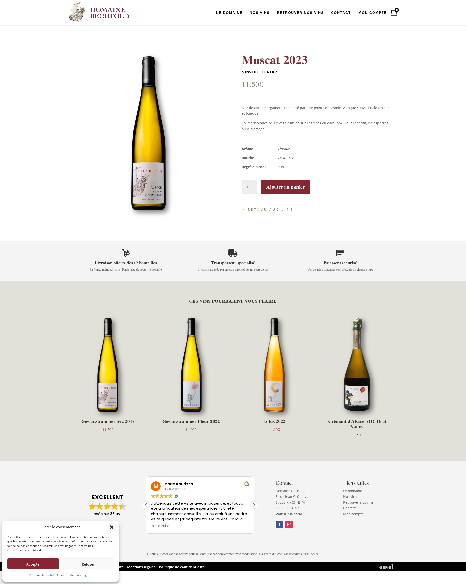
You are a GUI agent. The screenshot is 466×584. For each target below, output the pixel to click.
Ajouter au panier (285, 186)
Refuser (88, 564)
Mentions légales (80, 575)
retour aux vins (270, 209)
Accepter (33, 564)
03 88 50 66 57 (287, 508)
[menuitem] (229, 12)
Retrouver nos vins (358, 502)
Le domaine (352, 491)
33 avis (117, 513)
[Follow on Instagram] (289, 524)
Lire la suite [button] (160, 526)
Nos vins (350, 496)
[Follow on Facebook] (279, 524)
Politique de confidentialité (47, 575)
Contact (349, 508)
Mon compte (353, 514)
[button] (111, 527)
